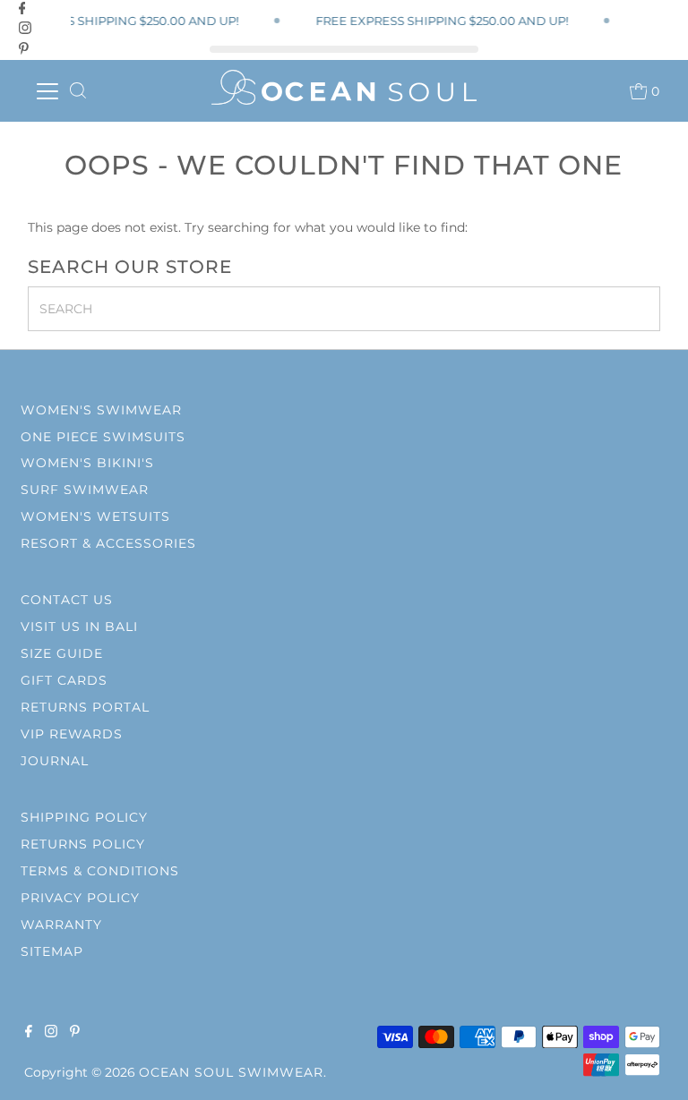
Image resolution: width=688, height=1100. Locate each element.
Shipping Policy (84, 817)
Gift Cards (64, 680)
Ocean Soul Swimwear (231, 1072)
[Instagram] (25, 27)
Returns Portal (85, 707)
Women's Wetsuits (95, 516)
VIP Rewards (72, 734)
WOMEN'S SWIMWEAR (101, 410)
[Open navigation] (46, 91)
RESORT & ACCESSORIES (108, 543)
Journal (55, 761)
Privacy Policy (80, 898)
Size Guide (62, 653)
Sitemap (52, 951)
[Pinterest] (23, 48)
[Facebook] (22, 8)
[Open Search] (77, 91)
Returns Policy (83, 844)
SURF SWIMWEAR (85, 490)
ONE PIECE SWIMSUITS (103, 437)
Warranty (61, 925)
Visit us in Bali (79, 626)
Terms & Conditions (100, 871)
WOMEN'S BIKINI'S (87, 463)
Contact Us (67, 600)
